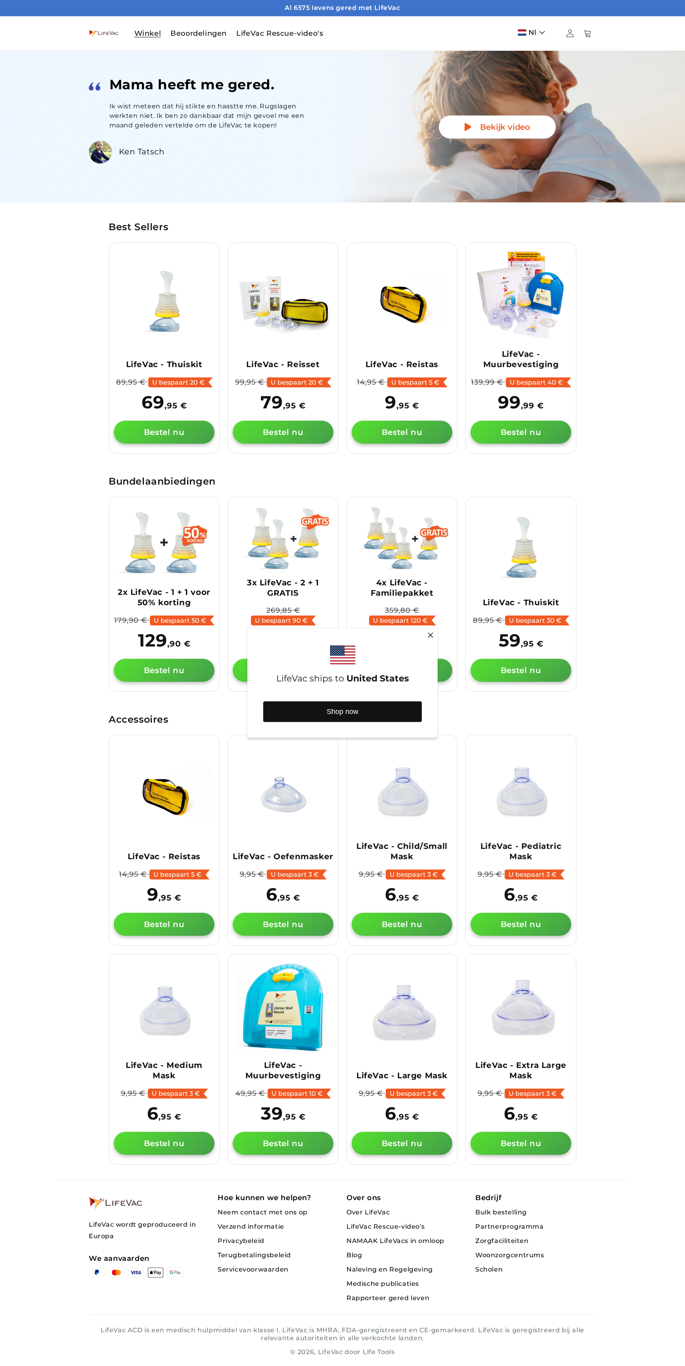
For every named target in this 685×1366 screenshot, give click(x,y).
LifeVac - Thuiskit (164, 364)
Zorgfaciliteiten (502, 1241)
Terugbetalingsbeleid (254, 1255)
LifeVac (330, 1352)
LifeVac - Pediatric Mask (520, 851)
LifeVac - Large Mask (402, 1075)
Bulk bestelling (501, 1212)
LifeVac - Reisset (283, 364)
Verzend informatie (251, 1226)
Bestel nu (164, 432)
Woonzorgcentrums (509, 1255)
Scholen (489, 1269)
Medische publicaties (382, 1283)
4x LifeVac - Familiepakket (402, 588)
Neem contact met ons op (263, 1212)
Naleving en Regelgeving (389, 1269)
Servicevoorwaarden (253, 1269)
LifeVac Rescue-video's (385, 1226)
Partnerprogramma (509, 1226)
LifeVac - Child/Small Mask (402, 851)
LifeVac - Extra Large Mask (520, 1070)
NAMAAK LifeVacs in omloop (395, 1241)
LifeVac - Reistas (401, 364)
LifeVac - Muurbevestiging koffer (521, 364)
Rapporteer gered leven (387, 1298)
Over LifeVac (368, 1212)
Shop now (342, 712)
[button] (533, 32)
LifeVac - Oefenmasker (283, 856)
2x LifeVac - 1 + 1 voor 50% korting (164, 597)
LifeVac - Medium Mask (164, 1070)
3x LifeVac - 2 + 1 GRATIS (283, 588)
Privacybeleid (241, 1241)
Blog (354, 1255)
